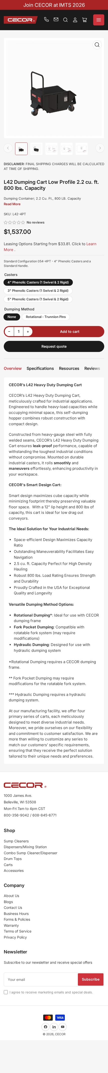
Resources (69, 368)
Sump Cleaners (16, 841)
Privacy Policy (15, 937)
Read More (12, 204)
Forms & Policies (17, 919)
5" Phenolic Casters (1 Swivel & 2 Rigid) (38, 299)
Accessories (14, 870)
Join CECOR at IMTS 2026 (54, 5)
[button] (14, 222)
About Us (11, 895)
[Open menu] (98, 19)
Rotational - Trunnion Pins (46, 317)
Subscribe (90, 979)
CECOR (60, 1034)
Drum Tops (13, 858)
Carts (8, 865)
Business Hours (16, 913)
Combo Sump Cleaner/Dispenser (30, 853)
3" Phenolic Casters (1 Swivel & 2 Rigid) (38, 291)
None (12, 317)
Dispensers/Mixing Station (25, 847)
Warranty (11, 925)
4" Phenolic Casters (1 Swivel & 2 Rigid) (38, 282)
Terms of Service (17, 931)
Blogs (8, 902)
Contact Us (13, 907)
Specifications (40, 368)
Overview (13, 368)
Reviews (92, 368)
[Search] (65, 19)
